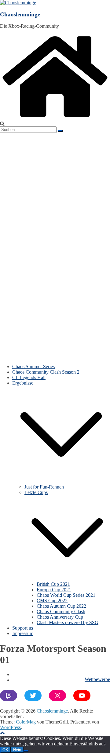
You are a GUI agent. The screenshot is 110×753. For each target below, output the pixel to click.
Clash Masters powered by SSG (67, 622)
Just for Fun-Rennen (44, 486)
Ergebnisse (22, 382)
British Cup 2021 (53, 584)
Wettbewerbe (97, 679)
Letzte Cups (36, 492)
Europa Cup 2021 (54, 589)
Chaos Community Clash (61, 611)
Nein (17, 750)
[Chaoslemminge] (55, 118)
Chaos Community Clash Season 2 (45, 372)
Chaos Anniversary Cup (60, 617)
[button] (61, 481)
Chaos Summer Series (33, 366)
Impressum (22, 633)
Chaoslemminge (20, 14)
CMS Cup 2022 (52, 600)
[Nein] (26, 751)
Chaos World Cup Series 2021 (66, 595)
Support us (22, 627)
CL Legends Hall (29, 377)
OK (5, 750)
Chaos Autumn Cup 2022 (61, 606)
